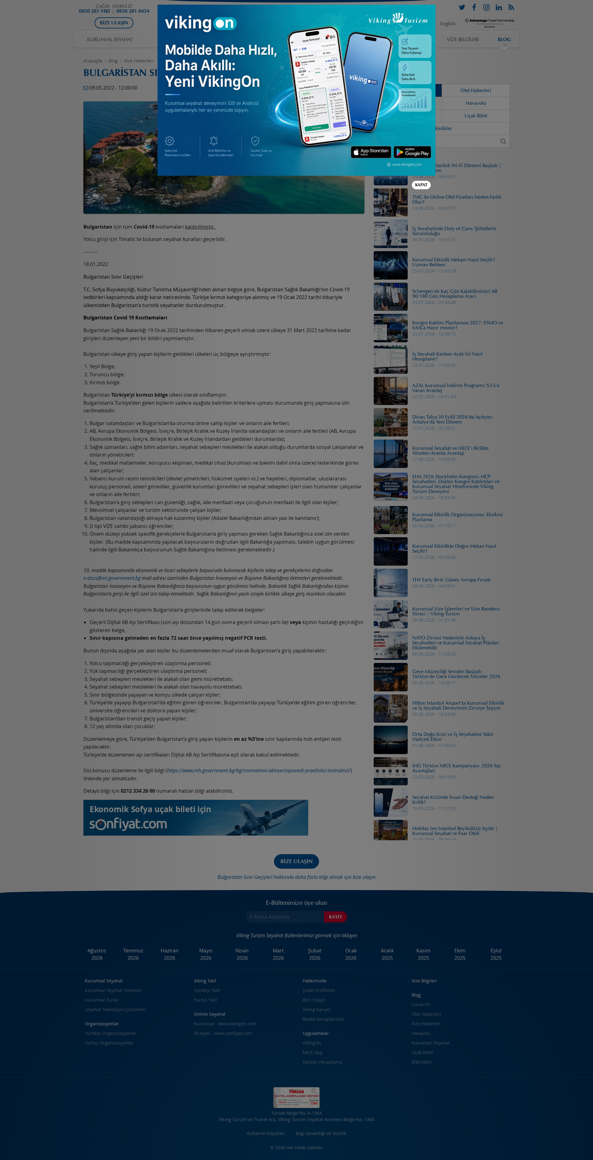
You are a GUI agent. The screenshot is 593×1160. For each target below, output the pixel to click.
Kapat (421, 185)
